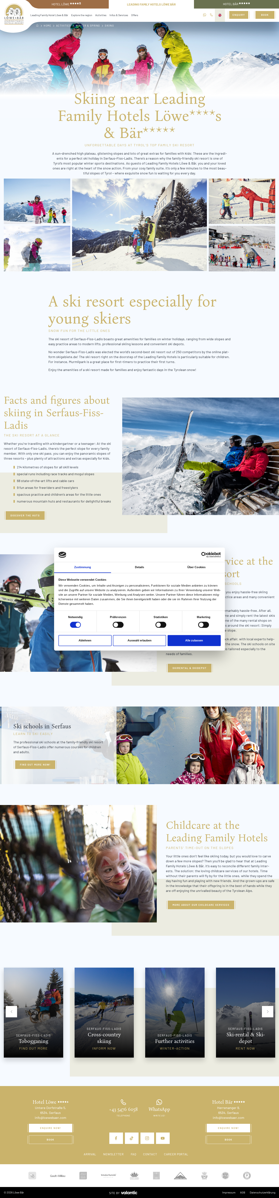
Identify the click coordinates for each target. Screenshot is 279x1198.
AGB (242, 1192)
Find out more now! (35, 764)
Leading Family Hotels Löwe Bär (151, 4)
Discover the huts (25, 515)
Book (265, 14)
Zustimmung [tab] (82, 567)
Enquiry (238, 14)
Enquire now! (50, 1127)
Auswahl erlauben (139, 640)
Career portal (176, 1154)
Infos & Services (119, 15)
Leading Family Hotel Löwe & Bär (49, 15)
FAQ (133, 1154)
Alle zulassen (194, 640)
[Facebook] (116, 1138)
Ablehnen (85, 640)
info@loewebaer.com (50, 1117)
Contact (150, 1154)
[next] (267, 1011)
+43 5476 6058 (123, 1109)
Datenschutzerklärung (262, 1192)
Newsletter (113, 1154)
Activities (100, 15)
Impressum (229, 1192)
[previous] (11, 1011)
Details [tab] (139, 567)
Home (47, 25)
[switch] (118, 625)
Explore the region (81, 15)
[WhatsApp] (204, 15)
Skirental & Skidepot (190, 667)
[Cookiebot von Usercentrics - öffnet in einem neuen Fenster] (204, 555)
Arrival (90, 1154)
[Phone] (211, 15)
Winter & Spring (88, 25)
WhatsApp (159, 1109)
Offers (134, 15)
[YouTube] (163, 1138)
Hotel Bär (231, 4)
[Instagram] (147, 1138)
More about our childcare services (201, 904)
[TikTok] (132, 1138)
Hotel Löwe (66, 4)
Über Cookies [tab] (196, 567)
